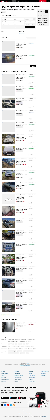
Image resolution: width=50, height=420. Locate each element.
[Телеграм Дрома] (11, 405)
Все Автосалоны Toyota (12, 351)
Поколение (27, 19)
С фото (33, 24)
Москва (9, 1)
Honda (9, 343)
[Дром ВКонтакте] (5, 405)
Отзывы (30, 1)
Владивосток (10, 348)
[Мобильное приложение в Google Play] (13, 398)
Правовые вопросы (32, 381)
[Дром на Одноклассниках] (14, 405)
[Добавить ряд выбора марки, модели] (34, 19)
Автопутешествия (32, 377)
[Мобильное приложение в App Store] (5, 398)
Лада (16, 343)
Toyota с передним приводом (13, 341)
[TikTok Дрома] (2, 405)
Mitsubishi (20, 343)
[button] (29, 341)
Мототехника (17, 371)
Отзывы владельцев (18, 377)
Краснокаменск (13, 346)
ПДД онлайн (31, 379)
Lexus (24, 343)
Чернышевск (27, 346)
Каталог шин (31, 371)
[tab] (3, 16)
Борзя (19, 346)
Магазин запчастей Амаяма (19, 375)
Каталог (33, 1)
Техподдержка (43, 375)
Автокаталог (16, 381)
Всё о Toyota (41, 11)
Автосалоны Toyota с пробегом (28, 351)
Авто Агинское (44, 416)
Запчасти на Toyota (41, 24)
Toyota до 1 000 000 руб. (23, 341)
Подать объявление (4, 373)
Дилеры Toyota (19, 351)
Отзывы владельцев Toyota (42, 18)
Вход (48, 1)
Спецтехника (3, 381)
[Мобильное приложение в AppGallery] (22, 398)
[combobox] (7, 19)
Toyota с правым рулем (31, 339)
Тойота (28, 363)
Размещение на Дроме (45, 371)
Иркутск (25, 348)
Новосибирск (16, 348)
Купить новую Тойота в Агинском (25, 365)
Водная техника (17, 373)
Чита (9, 346)
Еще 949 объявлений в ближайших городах (10, 314)
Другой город (3, 12)
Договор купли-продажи (18, 379)
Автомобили (14, 1)
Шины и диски (3, 377)
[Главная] (4, 1)
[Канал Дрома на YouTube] (8, 405)
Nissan (13, 343)
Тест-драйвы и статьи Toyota (42, 20)
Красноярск (30, 348)
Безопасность (43, 373)
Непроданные (28, 24)
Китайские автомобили (5, 379)
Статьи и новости (32, 375)
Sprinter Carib (27, 31)
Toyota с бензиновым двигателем (20, 339)
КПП (25, 21)
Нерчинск (22, 346)
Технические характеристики (43, 22)
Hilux (9, 31)
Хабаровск (21, 348)
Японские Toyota (11, 339)
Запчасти (26, 1)
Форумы (30, 373)
